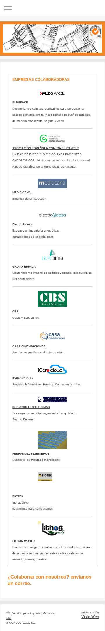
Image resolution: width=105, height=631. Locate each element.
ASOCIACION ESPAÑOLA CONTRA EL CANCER (45, 148)
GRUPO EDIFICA (24, 266)
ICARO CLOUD (22, 378)
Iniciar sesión (90, 612)
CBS (15, 311)
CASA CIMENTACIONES (29, 346)
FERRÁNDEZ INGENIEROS (31, 453)
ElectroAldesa (22, 224)
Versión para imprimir (26, 613)
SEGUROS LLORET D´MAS (31, 407)
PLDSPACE (20, 102)
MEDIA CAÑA (21, 192)
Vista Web (90, 617)
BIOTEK (17, 496)
